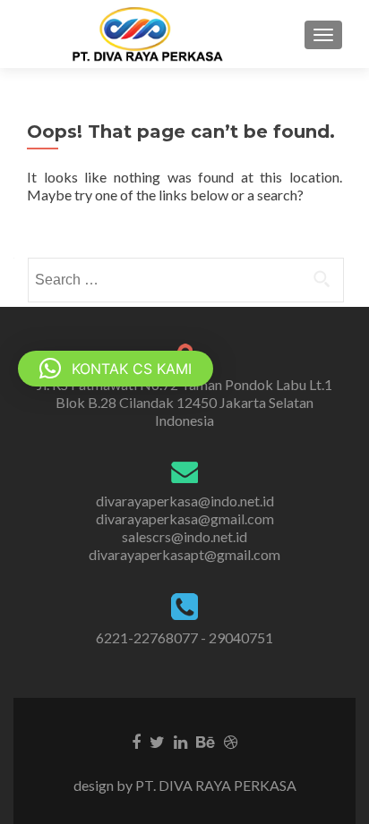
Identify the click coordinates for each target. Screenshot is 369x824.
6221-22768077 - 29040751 (184, 637)
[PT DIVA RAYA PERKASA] (153, 34)
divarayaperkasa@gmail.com (185, 518)
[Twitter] (157, 741)
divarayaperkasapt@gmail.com (184, 554)
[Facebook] (136, 741)
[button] (115, 369)
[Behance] (205, 741)
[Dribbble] (230, 741)
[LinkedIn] (180, 741)
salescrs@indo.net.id (184, 536)
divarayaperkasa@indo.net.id (185, 500)
